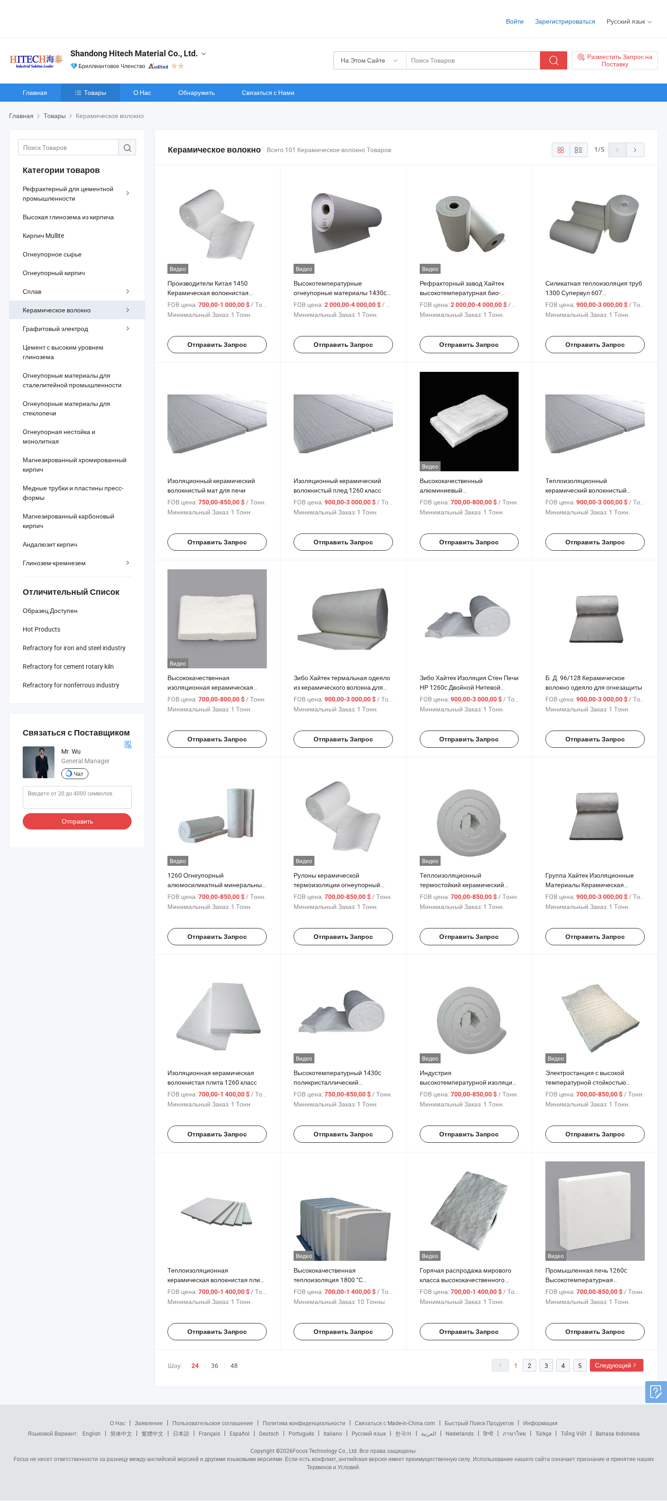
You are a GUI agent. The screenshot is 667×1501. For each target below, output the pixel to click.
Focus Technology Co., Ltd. (325, 1450)
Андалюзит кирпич (50, 544)
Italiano (333, 1433)
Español (240, 1433)
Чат (78, 773)
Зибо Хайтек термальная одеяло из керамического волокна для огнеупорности (342, 687)
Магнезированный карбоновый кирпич (68, 521)
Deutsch (269, 1433)
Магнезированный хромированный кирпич (75, 464)
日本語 (181, 1433)
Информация (540, 1423)
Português (301, 1433)
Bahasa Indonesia (618, 1433)
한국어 (403, 1433)
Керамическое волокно (57, 310)
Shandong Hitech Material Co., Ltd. (134, 53)
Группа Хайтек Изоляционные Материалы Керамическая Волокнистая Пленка (589, 885)
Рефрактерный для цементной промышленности (68, 193)
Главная (35, 92)
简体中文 (121, 1433)
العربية (428, 1433)
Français (209, 1433)
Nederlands (460, 1433)
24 (195, 1365)
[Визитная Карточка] (128, 743)
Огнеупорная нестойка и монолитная (59, 436)
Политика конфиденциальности (304, 1423)
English (92, 1433)
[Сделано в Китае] (67, 18)
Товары (95, 92)
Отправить (77, 821)
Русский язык (369, 1433)
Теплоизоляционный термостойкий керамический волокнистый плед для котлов (463, 885)
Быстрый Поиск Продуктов (479, 1423)
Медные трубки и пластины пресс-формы (73, 493)
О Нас (142, 92)
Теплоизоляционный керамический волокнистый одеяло (586, 490)
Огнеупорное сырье (52, 254)
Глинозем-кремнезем (54, 562)
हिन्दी (488, 1433)
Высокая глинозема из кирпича (68, 216)
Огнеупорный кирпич (54, 272)
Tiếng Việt (573, 1433)
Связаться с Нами (268, 92)
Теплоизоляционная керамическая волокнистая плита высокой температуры (216, 1280)
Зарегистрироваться (565, 21)
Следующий (613, 1365)
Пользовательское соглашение (212, 1423)
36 (214, 1365)
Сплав (32, 291)
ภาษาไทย (514, 1433)
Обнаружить (196, 92)
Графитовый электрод (55, 328)
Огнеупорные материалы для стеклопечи (66, 408)
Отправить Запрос (217, 344)
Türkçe (543, 1433)
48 (234, 1365)
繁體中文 (152, 1433)
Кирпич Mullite (43, 235)
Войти (515, 21)
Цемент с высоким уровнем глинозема (63, 352)
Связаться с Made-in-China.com (395, 1423)
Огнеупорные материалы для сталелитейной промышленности (72, 380)
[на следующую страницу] (635, 150)
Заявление (149, 1423)
